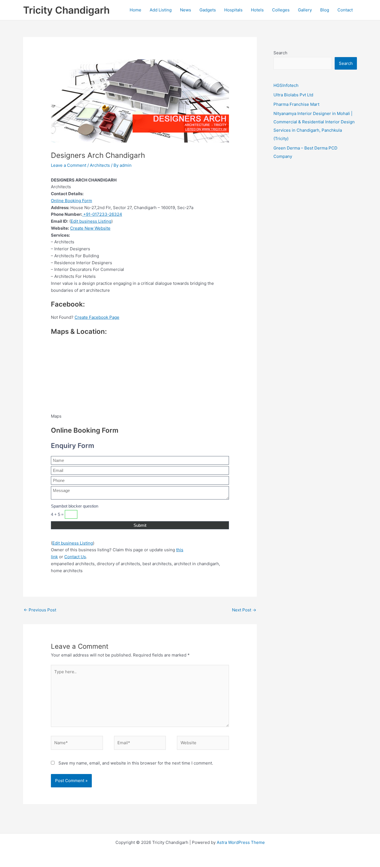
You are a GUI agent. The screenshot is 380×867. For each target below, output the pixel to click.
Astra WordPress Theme (241, 842)
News (185, 10)
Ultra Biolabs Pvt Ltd (293, 94)
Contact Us (75, 556)
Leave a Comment (68, 165)
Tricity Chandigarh (66, 10)
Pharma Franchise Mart (296, 104)
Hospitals (233, 10)
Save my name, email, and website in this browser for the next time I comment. (135, 763)
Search (280, 52)
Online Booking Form (71, 200)
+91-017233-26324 (102, 214)
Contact (345, 10)
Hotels (257, 10)
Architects (100, 165)
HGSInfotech (285, 85)
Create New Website (90, 228)
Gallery (305, 10)
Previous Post (40, 610)
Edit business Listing (91, 221)
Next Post (244, 610)
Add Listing (161, 10)
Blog (324, 10)
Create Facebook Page (97, 317)
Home (135, 10)
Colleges (281, 10)
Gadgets (207, 10)
